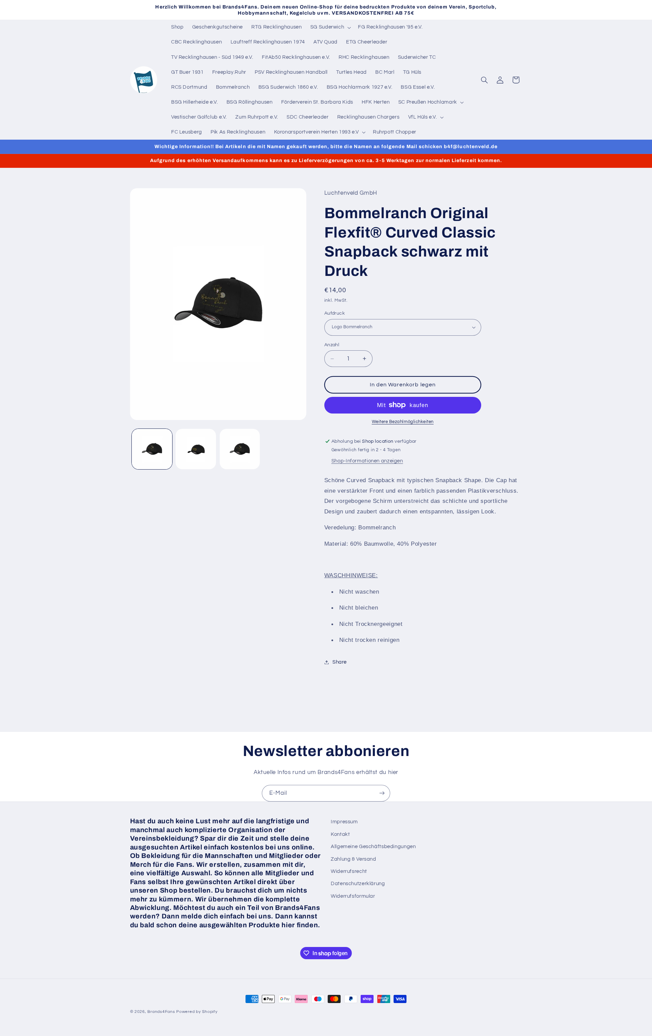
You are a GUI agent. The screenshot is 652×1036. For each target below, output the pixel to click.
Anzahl (332, 345)
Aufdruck (334, 313)
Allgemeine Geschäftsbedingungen (373, 846)
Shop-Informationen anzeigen (367, 460)
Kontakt (340, 834)
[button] (330, 27)
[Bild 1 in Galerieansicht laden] (152, 449)
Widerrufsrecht (349, 871)
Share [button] (339, 662)
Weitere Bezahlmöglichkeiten (403, 422)
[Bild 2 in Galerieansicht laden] (196, 449)
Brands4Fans (161, 1012)
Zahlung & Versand (353, 858)
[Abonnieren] (382, 793)
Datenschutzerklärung (358, 883)
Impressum (344, 821)
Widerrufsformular (353, 895)
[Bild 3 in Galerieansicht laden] (240, 449)
